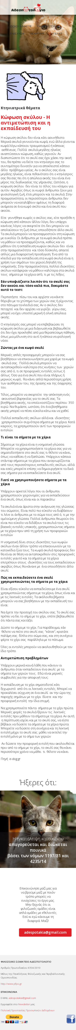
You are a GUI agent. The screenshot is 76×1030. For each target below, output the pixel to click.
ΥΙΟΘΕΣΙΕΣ (37, 33)
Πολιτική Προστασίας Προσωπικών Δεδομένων (27, 1010)
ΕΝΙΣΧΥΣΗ (17, 33)
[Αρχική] (38, 8)
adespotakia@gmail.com (45, 932)
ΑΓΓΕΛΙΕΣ (56, 33)
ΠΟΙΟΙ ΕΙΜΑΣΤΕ (21, 26)
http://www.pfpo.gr (11, 983)
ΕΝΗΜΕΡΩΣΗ (46, 26)
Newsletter (24, 1004)
